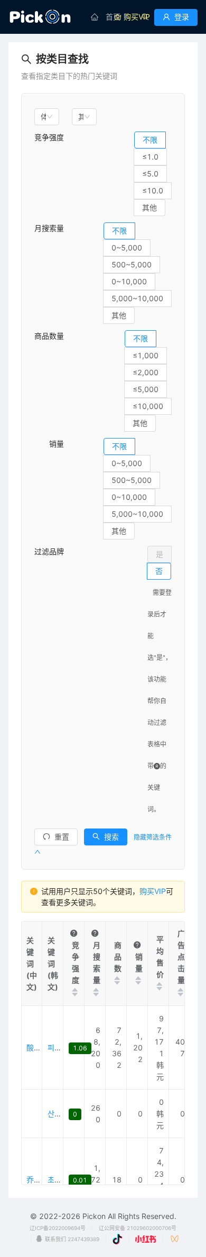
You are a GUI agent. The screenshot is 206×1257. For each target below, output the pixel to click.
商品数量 (49, 335)
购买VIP (152, 891)
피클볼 (58, 1047)
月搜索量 (49, 228)
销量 (49, 443)
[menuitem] (105, 17)
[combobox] (46, 116)
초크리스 (61, 1179)
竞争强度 (49, 137)
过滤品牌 (49, 551)
